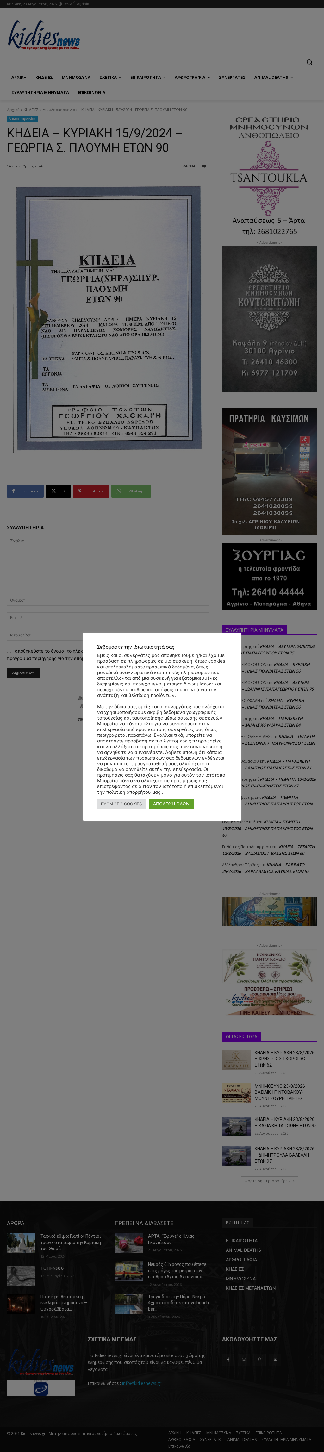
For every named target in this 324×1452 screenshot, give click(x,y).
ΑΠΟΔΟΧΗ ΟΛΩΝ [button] (171, 803)
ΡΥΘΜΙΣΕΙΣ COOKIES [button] (121, 803)
